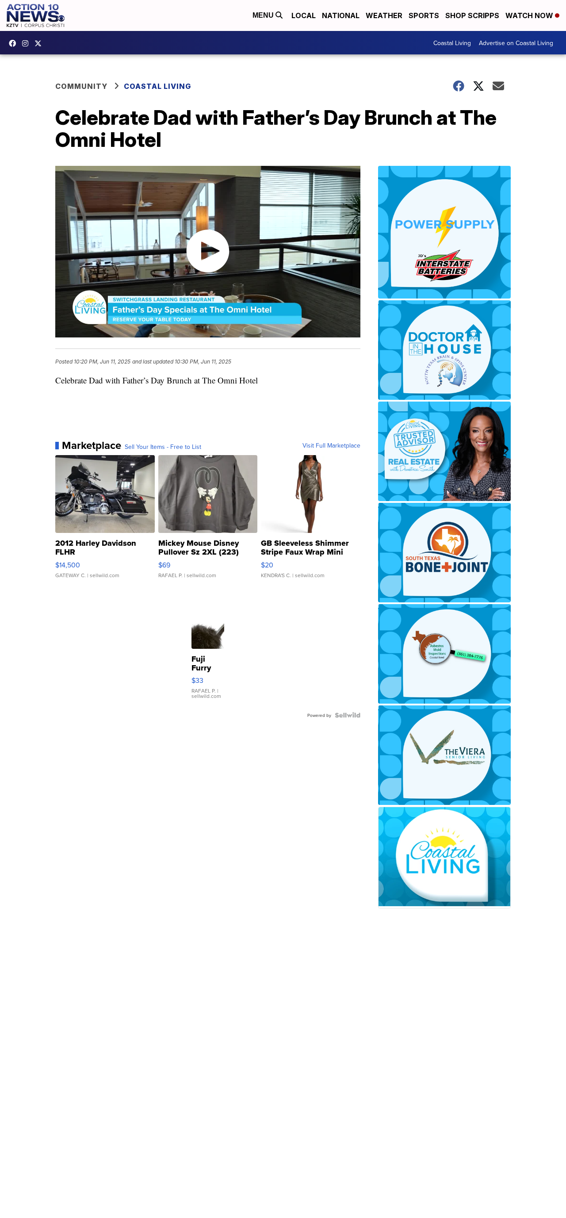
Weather (384, 15)
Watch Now (530, 15)
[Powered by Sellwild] (347, 715)
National (340, 15)
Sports (424, 15)
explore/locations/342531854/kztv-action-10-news (27, 43)
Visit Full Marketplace (331, 445)
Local (303, 15)
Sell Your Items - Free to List (163, 447)
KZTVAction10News (14, 43)
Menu (263, 15)
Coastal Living (452, 42)
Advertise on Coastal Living (516, 42)
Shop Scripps (472, 15)
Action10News (40, 43)
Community (81, 86)
